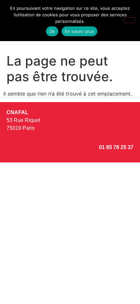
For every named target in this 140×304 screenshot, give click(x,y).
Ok (52, 31)
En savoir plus (79, 31)
